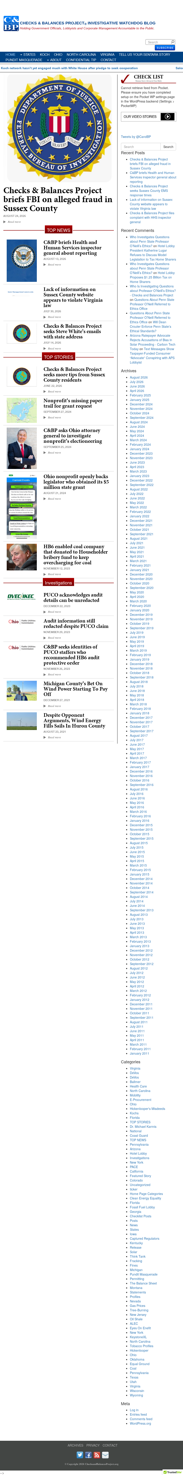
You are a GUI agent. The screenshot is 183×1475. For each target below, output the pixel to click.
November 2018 (141, 668)
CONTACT (110, 1445)
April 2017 (137, 753)
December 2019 (141, 614)
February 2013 (140, 941)
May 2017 (137, 749)
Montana (136, 1287)
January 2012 (139, 999)
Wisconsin (137, 1390)
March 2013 (138, 937)
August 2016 (139, 789)
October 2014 (139, 887)
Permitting (137, 1278)
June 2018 (137, 690)
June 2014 (137, 905)
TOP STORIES (140, 1122)
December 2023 (141, 453)
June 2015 (137, 852)
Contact (108, 60)
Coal (133, 1368)
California (136, 1171)
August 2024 (139, 422)
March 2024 (138, 440)
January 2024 (139, 449)
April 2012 (137, 986)
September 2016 (142, 784)
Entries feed (138, 1414)
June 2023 (137, 462)
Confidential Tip (81, 60)
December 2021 (141, 520)
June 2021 (137, 547)
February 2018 (140, 708)
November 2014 (141, 883)
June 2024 (137, 426)
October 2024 (139, 413)
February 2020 (140, 605)
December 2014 (141, 878)
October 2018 (139, 672)
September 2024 (142, 417)
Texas (134, 1377)
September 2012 (142, 963)
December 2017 (141, 717)
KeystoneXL (138, 1337)
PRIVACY (93, 1445)
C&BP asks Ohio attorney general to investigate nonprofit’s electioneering (73, 435)
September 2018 (142, 677)
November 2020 (141, 578)
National (135, 1131)
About (56, 60)
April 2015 (137, 860)
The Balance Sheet (143, 1283)
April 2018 (137, 699)
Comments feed (141, 1419)
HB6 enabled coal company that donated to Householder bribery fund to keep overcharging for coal (76, 554)
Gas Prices (137, 1305)
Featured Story (140, 1175)
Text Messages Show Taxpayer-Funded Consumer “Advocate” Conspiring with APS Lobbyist (152, 355)
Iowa (133, 1234)
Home (10, 54)
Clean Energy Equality (145, 1198)
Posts (134, 1220)
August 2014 (139, 896)
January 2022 (139, 516)
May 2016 (137, 802)
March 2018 (138, 704)
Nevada (135, 1301)
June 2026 (137, 386)
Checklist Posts (140, 1216)
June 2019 (137, 637)
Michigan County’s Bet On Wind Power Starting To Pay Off (76, 689)
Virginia (107, 54)
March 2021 (138, 561)
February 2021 (140, 565)
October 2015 (139, 834)
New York (136, 1162)
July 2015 (136, 847)
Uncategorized (140, 1184)
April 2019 (137, 646)
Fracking (136, 1261)
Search (173, 42)
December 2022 (141, 480)
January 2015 (139, 874)
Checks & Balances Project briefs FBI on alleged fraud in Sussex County (57, 199)
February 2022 (140, 511)
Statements (138, 1292)
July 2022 (136, 493)
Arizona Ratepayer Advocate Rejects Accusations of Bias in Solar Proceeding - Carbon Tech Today (152, 342)
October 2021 (139, 529)
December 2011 (141, 1004)
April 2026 (137, 390)
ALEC (134, 1323)
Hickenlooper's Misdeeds (147, 1108)
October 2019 (139, 623)
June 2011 (137, 1031)
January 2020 (139, 610)
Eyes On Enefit (140, 1328)
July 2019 (136, 632)
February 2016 (140, 816)
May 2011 (137, 1035)
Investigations (139, 1158)
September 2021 (142, 534)
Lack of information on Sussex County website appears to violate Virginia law (73, 297)
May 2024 (137, 431)
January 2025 (139, 399)
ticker (133, 1189)
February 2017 (140, 762)
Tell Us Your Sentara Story (144, 54)
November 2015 (141, 829)
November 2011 (141, 1008)
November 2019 (141, 619)
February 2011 (140, 1049)
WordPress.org (140, 1423)
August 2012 (139, 968)
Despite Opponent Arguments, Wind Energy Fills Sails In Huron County (74, 720)
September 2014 (142, 892)
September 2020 (142, 587)
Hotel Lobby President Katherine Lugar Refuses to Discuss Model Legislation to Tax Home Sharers (153, 252)
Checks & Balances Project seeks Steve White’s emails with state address (73, 331)
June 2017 (137, 744)
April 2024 (137, 435)
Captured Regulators (144, 1238)
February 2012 (140, 995)
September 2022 (142, 484)
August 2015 (139, 843)
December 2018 (141, 664)
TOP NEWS (138, 1140)
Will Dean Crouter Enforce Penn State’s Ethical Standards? (150, 326)
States (29, 54)
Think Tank (138, 1256)
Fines (134, 1265)
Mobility (135, 1095)
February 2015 (140, 869)
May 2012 (137, 981)
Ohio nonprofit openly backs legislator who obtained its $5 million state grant (76, 482)
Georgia (135, 1211)
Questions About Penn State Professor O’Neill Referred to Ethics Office (152, 304)
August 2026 (139, 377)
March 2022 (138, 507)
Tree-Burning (139, 1310)
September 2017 (142, 731)
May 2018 (137, 695)
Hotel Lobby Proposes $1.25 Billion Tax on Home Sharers (152, 277)
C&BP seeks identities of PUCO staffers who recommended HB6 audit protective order (72, 655)
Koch (45, 54)
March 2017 (138, 758)
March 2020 (138, 601)
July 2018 (136, 686)
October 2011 (139, 1013)
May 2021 (137, 552)
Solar (133, 1252)
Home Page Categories (146, 1193)
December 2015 (141, 825)
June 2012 (137, 977)
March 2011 (138, 1044)
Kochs (134, 1113)
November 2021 (141, 525)
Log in (134, 1410)
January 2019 (139, 659)
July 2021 (136, 543)
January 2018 (139, 713)
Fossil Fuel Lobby (142, 1207)
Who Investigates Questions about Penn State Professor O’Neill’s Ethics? (149, 241)
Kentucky (136, 1243)
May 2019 (137, 641)
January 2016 (139, 820)
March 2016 (138, 811)
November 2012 (141, 955)
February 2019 (140, 655)
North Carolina (81, 54)
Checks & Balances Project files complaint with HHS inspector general (152, 217)
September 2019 (142, 628)
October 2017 (139, 726)
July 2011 (136, 1026)
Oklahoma (137, 1359)
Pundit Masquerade (24, 60)
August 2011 (139, 1022)
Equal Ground (140, 1364)
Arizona (135, 1149)
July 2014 (136, 901)
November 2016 (141, 775)
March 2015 (138, 865)
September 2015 (142, 838)
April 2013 (137, 932)
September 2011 (142, 1017)
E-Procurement (140, 1099)
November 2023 (141, 458)
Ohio (58, 54)
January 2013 (139, 946)
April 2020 (137, 596)
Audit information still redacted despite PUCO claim (76, 623)
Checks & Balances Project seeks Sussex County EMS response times (149, 190)
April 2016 (137, 807)
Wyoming (136, 1395)
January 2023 (139, 475)
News (134, 1225)
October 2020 (139, 583)
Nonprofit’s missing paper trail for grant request (73, 403)
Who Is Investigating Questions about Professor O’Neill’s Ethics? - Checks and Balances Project (153, 290)
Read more (14, 221)
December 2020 (141, 574)
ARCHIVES (75, 1445)
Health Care (138, 1086)
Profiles (135, 1296)
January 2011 (139, 1053)
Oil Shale (136, 1319)
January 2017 (139, 766)
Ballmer (135, 1081)
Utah (133, 1381)
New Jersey (138, 1314)
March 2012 (138, 990)
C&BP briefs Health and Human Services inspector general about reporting (73, 247)
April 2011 (137, 1040)
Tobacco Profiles (141, 1346)
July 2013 (136, 919)
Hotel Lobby (138, 1153)
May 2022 (137, 502)
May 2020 (137, 592)
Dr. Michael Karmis (143, 1126)
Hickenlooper (139, 1350)
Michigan (136, 1269)
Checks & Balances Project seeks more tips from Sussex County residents (74, 374)
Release (135, 1247)
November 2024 (141, 408)
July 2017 (136, 740)
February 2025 (140, 395)
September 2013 (142, 910)
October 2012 (139, 959)
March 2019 (138, 650)
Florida (135, 1117)
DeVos (134, 1072)
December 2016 (141, 771)
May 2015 (137, 856)
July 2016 (136, 793)
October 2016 (139, 780)
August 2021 (139, 538)
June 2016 (137, 798)
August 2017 (139, 735)
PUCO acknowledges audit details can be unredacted (73, 597)
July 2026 (136, 381)
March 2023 (138, 471)
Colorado (136, 1180)
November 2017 (141, 722)
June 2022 (137, 498)
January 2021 (139, 569)
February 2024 (140, 444)
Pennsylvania (139, 1144)
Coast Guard (139, 1135)
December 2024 (141, 404)
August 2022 (139, 489)
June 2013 (137, 923)
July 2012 (136, 972)
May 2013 (137, 928)
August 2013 (139, 914)
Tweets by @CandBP (136, 136)
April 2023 (137, 467)
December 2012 (141, 950)
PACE (134, 1167)
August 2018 (139, 681)
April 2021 (137, 556)
